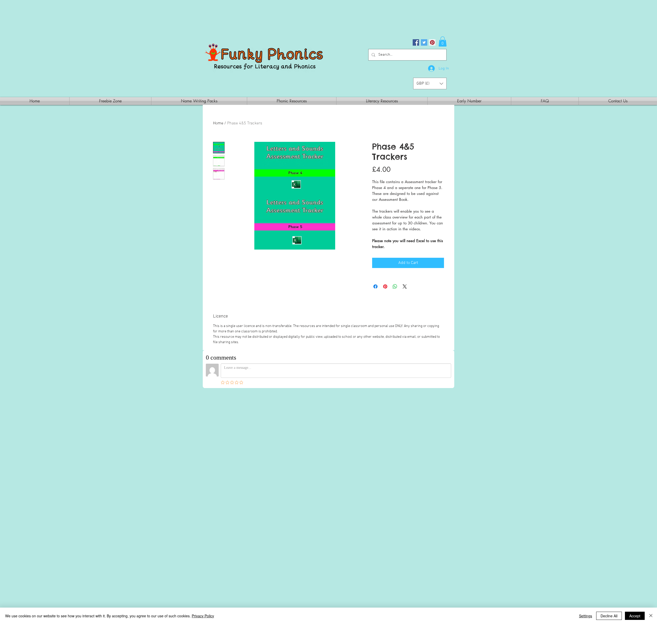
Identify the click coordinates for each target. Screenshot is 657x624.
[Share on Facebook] (375, 286)
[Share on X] (405, 286)
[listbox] (430, 83)
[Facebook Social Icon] (416, 42)
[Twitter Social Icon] (424, 42)
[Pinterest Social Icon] (432, 42)
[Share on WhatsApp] (395, 286)
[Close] (651, 616)
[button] (442, 41)
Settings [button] (585, 615)
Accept (634, 615)
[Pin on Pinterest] (385, 286)
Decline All (609, 615)
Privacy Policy (203, 615)
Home (218, 123)
